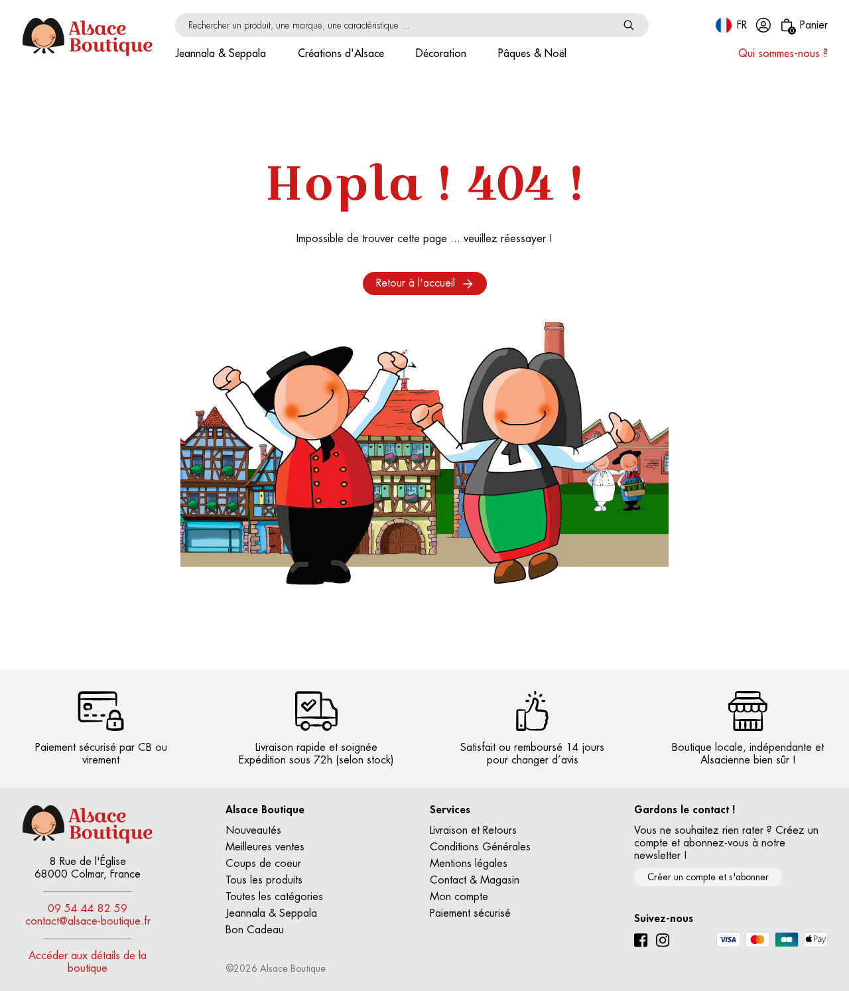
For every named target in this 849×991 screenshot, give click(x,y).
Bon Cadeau (255, 930)
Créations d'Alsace (341, 53)
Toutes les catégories (274, 897)
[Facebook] (641, 940)
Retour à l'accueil (415, 283)
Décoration (441, 53)
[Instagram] (663, 940)
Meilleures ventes (265, 847)
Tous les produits (264, 880)
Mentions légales (468, 863)
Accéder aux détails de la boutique (88, 962)
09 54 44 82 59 (87, 908)
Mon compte (459, 897)
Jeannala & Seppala (220, 53)
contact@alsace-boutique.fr (88, 921)
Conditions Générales (480, 847)
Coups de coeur (263, 863)
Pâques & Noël (532, 53)
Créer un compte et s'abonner (708, 877)
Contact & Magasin (474, 880)
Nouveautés (253, 830)
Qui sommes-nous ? (783, 53)
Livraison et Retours (473, 830)
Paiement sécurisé (470, 913)
